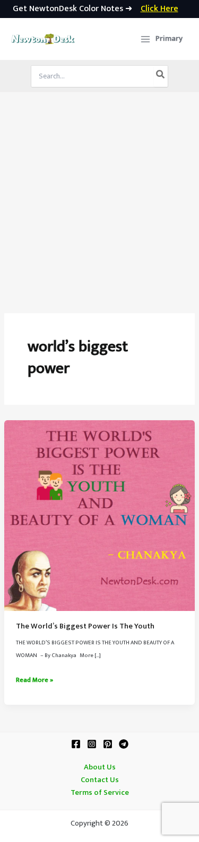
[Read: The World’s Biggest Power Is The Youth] (99, 515)
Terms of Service (100, 792)
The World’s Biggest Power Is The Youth (85, 626)
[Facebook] (76, 744)
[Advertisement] (99, 197)
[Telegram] (123, 744)
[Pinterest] (108, 744)
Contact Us (100, 780)
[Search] (161, 76)
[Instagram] (92, 744)
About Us (100, 767)
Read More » (34, 680)
